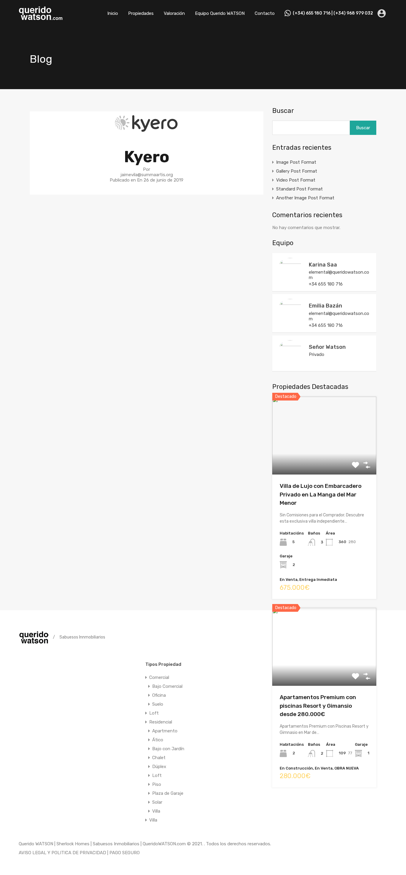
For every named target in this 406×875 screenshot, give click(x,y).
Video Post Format (295, 180)
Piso (156, 784)
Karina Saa (323, 264)
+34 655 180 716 (326, 284)
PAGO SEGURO (124, 852)
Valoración (174, 13)
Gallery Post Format (296, 171)
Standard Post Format (299, 189)
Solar (157, 802)
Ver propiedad (324, 459)
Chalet (159, 757)
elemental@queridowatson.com (339, 274)
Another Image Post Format (305, 198)
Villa (156, 811)
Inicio (112, 13)
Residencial (160, 722)
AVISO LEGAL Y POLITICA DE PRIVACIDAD (62, 852)
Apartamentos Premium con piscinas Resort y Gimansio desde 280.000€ (318, 706)
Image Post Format (296, 162)
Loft (154, 713)
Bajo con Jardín (168, 748)
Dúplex (159, 766)
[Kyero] (146, 132)
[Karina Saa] (290, 281)
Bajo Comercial (167, 686)
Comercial (159, 677)
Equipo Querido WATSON (220, 13)
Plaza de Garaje (167, 793)
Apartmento (164, 731)
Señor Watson (327, 347)
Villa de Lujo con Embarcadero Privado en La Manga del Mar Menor (320, 494)
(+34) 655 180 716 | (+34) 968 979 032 (333, 13)
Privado (316, 354)
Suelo (157, 704)
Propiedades (141, 13)
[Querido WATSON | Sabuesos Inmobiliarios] (41, 18)
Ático (157, 739)
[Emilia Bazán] (290, 322)
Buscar (283, 111)
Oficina (159, 695)
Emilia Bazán (325, 305)
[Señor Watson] (290, 363)
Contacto (265, 13)
